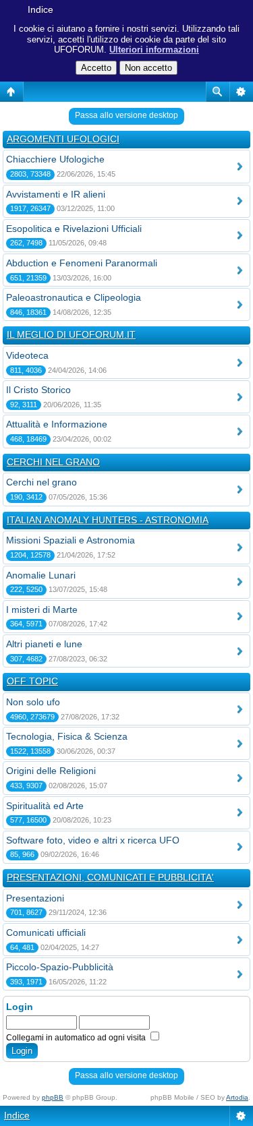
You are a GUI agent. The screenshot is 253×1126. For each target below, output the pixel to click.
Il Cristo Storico (38, 389)
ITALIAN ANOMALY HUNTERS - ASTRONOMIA (107, 519)
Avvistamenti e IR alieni (55, 194)
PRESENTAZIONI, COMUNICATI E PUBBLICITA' (110, 877)
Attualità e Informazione (56, 424)
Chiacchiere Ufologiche (55, 159)
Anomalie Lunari (41, 575)
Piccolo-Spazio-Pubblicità (59, 966)
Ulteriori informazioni (154, 50)
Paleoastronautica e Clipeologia (73, 297)
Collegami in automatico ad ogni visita (77, 1037)
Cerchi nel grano (41, 482)
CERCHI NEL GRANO (53, 461)
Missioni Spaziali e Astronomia (70, 540)
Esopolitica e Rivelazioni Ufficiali (74, 228)
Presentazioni (35, 898)
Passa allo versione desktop (126, 115)
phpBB (52, 1097)
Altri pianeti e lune (44, 644)
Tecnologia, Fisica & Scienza (67, 736)
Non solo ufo (33, 702)
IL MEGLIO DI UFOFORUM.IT (71, 334)
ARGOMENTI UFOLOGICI (63, 139)
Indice (40, 9)
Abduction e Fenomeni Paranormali (81, 263)
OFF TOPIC (32, 681)
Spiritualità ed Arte (45, 805)
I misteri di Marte (42, 609)
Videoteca (27, 355)
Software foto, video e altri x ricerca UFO (92, 840)
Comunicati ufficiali (46, 932)
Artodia (237, 1097)
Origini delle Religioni (51, 770)
